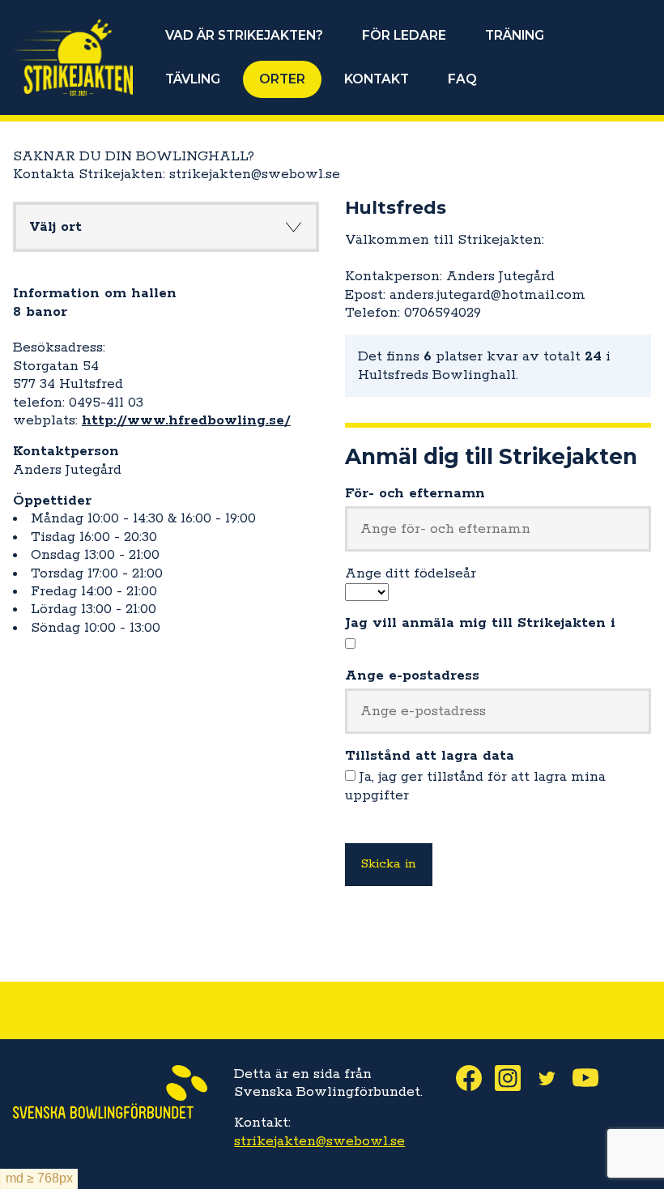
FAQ (462, 79)
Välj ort (55, 227)
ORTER (282, 79)
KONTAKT (376, 79)
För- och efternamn (415, 493)
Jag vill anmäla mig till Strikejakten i (480, 623)
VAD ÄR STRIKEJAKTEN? (244, 35)
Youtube (591, 1078)
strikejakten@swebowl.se (319, 1141)
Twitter (553, 1078)
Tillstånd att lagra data (429, 756)
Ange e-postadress (412, 675)
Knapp (293, 227)
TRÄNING (514, 35)
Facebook (475, 1078)
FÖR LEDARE (404, 35)
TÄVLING (192, 79)
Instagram (514, 1078)
